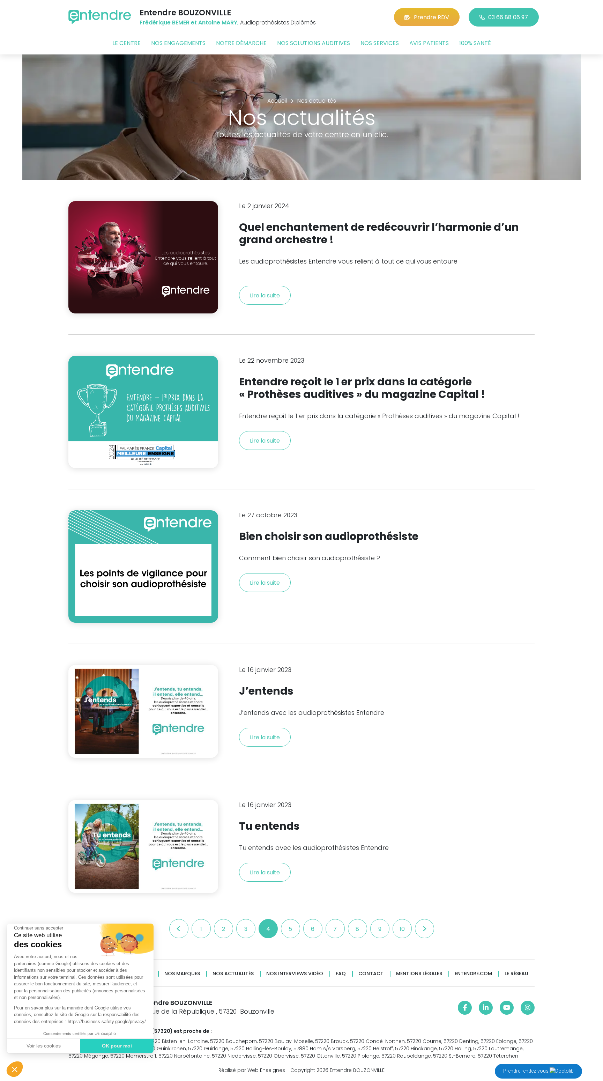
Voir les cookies (44, 1046)
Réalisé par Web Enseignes (251, 1070)
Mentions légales (419, 974)
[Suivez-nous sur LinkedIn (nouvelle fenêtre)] (486, 1008)
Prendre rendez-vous (526, 1071)
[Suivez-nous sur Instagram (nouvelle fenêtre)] (528, 1008)
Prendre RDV (431, 17)
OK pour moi (117, 1046)
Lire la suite (265, 295)
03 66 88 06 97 (508, 17)
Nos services (379, 43)
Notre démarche (241, 43)
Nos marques (182, 974)
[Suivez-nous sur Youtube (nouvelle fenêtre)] (507, 1008)
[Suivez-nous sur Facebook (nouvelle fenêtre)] (465, 1008)
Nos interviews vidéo (294, 974)
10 (402, 929)
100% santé (475, 43)
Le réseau (516, 974)
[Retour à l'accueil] (99, 17)
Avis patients (429, 43)
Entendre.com (473, 974)
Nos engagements (178, 43)
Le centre (126, 43)
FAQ (341, 974)
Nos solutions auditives (313, 43)
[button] (14, 1069)
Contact (371, 974)
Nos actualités (233, 974)
